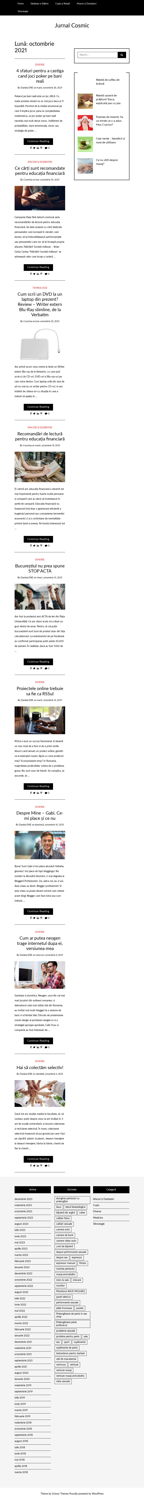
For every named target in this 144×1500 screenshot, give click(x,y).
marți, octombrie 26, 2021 (49, 88)
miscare (77, 1280)
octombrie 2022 (23, 1280)
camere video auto (66, 1241)
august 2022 (21, 1292)
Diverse (40, 65)
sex (58, 1342)
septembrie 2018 (24, 1435)
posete (79, 1308)
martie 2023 (21, 1255)
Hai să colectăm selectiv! (40, 1068)
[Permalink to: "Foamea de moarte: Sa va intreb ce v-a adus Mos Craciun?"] (85, 122)
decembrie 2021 (23, 1342)
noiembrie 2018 (23, 1423)
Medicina (98, 1218)
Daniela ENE (27, 88)
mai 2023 (20, 1242)
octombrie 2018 (23, 1429)
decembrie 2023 (23, 1199)
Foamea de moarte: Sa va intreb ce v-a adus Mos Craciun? (109, 121)
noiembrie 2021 (23, 1348)
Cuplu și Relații (62, 3)
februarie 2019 (22, 1416)
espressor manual (65, 1263)
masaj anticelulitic (66, 1274)
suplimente (80, 1342)
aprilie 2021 (21, 1367)
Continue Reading (38, 141)
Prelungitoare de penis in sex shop (71, 1315)
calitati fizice (63, 1218)
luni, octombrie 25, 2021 (47, 180)
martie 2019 (21, 1410)
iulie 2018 (20, 1447)
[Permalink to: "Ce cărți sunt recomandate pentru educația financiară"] (40, 198)
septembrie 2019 (24, 1391)
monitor (60, 1286)
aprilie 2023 (21, 1249)
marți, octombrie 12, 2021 (49, 700)
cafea (82, 1213)
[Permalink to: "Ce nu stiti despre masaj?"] (85, 165)
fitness (82, 1263)
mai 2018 (20, 1460)
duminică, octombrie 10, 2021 (49, 825)
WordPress (98, 1494)
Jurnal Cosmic (72, 25)
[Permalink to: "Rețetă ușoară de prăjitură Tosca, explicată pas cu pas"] (85, 101)
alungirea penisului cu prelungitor (67, 1200)
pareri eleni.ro (63, 1297)
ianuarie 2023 (22, 1267)
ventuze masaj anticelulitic (70, 1376)
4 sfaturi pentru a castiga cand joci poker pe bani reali (40, 76)
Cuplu (96, 1205)
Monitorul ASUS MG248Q (70, 1291)
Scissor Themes (60, 1494)
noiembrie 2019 (23, 1385)
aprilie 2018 (21, 1466)
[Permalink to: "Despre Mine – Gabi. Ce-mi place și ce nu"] (40, 845)
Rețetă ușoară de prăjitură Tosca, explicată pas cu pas (108, 99)
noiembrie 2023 (23, 1205)
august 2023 (21, 1224)
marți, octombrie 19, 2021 (47, 445)
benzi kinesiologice (75, 1207)
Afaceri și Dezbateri (86, 3)
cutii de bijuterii (64, 1246)
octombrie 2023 (23, 1211)
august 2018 (21, 1441)
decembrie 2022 (23, 1273)
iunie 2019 (20, 1404)
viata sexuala (63, 1381)
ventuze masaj (63, 1370)
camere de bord (64, 1235)
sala (86, 1336)
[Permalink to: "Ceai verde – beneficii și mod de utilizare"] (85, 144)
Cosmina (28, 180)
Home (21, 3)
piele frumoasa (64, 1308)
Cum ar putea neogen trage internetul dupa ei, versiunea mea (40, 943)
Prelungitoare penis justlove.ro (66, 1324)
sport (67, 1342)
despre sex (62, 1257)
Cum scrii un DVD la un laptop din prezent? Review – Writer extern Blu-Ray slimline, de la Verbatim (40, 304)
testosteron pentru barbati (70, 1353)
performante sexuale (67, 1302)
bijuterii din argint (65, 1213)
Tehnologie (23, 11)
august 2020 (21, 1373)
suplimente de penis (67, 1348)
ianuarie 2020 (22, 1379)
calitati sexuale (64, 1224)
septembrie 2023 (24, 1218)
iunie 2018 (20, 1454)
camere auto (63, 1229)
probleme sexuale (65, 1331)
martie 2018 (21, 1472)
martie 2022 (21, 1323)
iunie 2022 (20, 1305)
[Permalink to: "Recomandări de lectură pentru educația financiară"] (40, 467)
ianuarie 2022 (22, 1335)
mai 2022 (20, 1311)
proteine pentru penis (67, 1336)
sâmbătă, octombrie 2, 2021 (49, 1074)
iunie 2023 (20, 1236)
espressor (77, 1257)
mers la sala (62, 1280)
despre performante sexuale (71, 1252)
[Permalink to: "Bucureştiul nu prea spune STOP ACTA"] (40, 596)
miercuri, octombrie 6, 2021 (49, 955)
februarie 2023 (23, 1261)
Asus (58, 1207)
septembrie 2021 (24, 1360)
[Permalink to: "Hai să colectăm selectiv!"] (40, 1093)
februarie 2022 (23, 1329)
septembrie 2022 (24, 1286)
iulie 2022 (20, 1298)
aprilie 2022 (21, 1317)
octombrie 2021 (23, 1354)
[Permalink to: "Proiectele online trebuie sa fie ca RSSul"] (40, 720)
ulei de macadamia (66, 1359)
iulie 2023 (20, 1230)
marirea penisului (65, 1269)
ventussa (61, 1365)
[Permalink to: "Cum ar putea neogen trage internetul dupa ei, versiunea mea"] (40, 975)
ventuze (74, 1365)
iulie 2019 (20, 1398)
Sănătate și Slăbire (39, 3)
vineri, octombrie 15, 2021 (49, 578)
